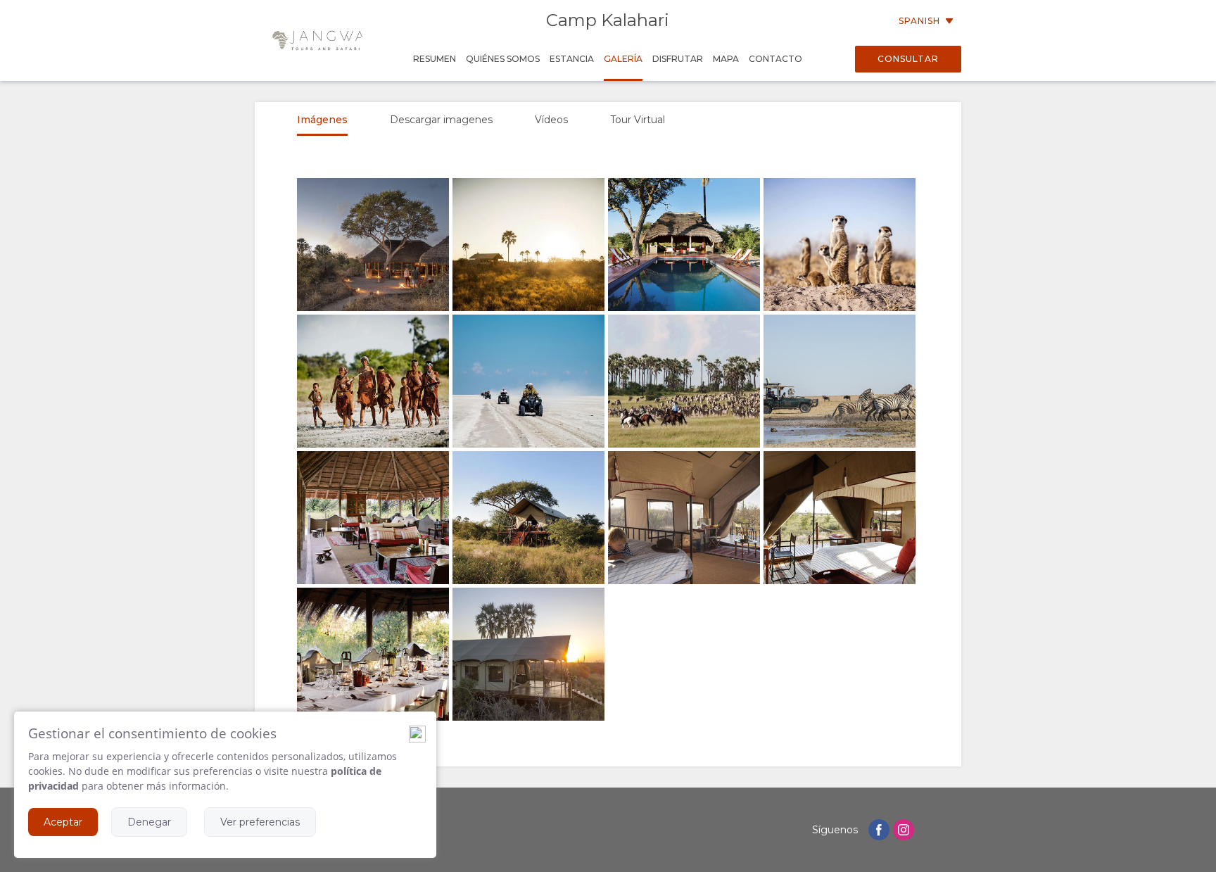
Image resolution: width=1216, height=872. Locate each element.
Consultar (908, 58)
